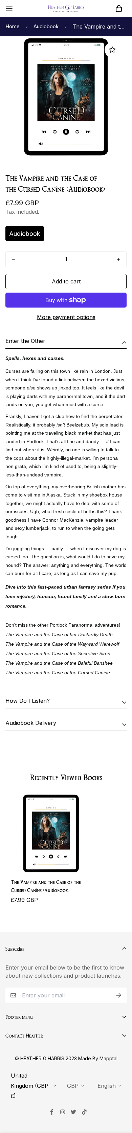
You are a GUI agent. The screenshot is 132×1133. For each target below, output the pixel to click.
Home (12, 26)
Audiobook (46, 26)
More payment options (66, 317)
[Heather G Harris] (66, 8)
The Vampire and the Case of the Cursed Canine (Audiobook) (46, 885)
